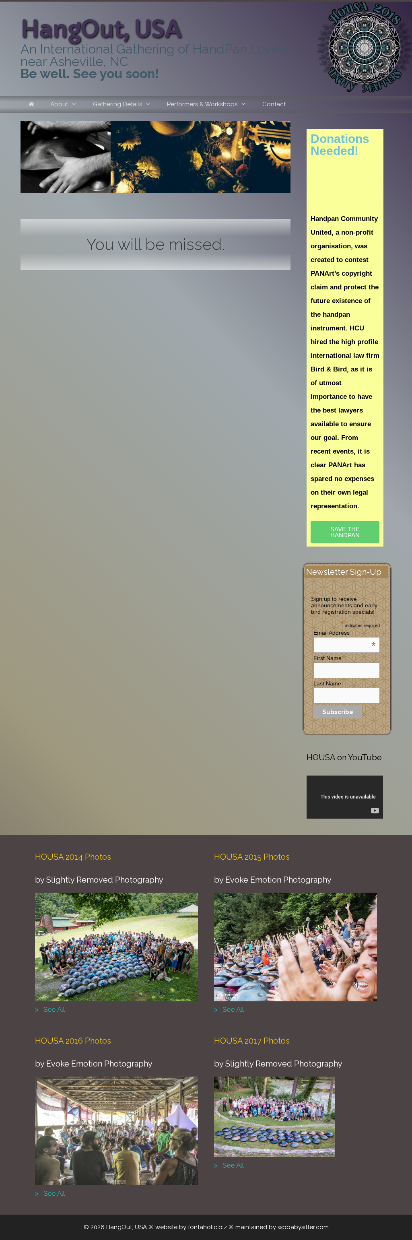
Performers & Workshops (202, 104)
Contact (274, 104)
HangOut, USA (101, 29)
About (59, 104)
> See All (50, 1009)
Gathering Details (117, 104)
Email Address (344, 632)
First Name (327, 658)
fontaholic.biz (207, 1227)
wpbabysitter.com (303, 1227)
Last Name (327, 683)
